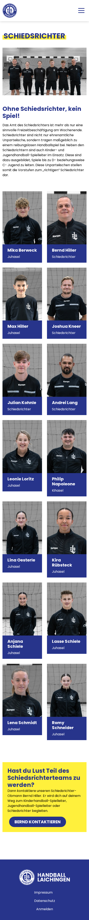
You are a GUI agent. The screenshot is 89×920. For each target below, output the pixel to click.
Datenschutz (44, 900)
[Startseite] (11, 10)
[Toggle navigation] (81, 10)
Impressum (43, 892)
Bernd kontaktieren (37, 822)
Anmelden (44, 909)
